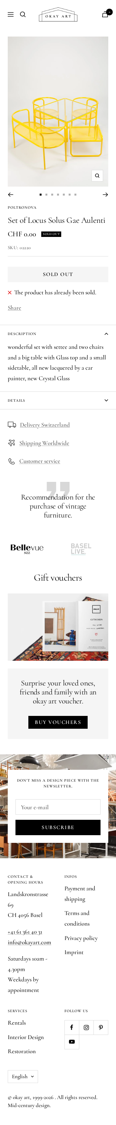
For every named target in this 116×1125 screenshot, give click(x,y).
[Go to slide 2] (46, 195)
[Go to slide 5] (64, 195)
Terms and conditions (77, 918)
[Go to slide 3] (52, 195)
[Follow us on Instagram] (86, 1027)
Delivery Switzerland (45, 424)
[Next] (105, 194)
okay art (21, 1097)
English (20, 1076)
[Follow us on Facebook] (71, 1027)
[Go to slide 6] (70, 195)
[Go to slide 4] (58, 195)
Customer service (39, 461)
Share (14, 307)
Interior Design (26, 1037)
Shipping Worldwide (44, 443)
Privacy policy (81, 938)
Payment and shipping (79, 894)
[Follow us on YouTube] (71, 1042)
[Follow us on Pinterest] (100, 1027)
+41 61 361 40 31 (25, 931)
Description (22, 334)
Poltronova (22, 207)
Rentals (17, 1022)
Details (16, 400)
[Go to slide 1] (41, 195)
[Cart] (105, 14)
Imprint (73, 952)
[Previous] (10, 194)
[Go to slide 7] (75, 195)
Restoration (22, 1051)
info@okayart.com (29, 942)
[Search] (23, 14)
